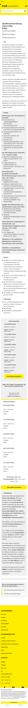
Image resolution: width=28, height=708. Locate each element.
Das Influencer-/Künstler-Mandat (12, 593)
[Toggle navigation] (26, 6)
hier (19, 698)
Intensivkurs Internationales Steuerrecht (14, 590)
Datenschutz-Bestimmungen (7, 697)
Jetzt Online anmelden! (14, 376)
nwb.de (2, 1)
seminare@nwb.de (15, 396)
